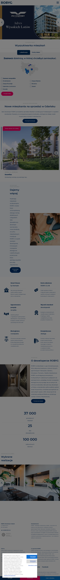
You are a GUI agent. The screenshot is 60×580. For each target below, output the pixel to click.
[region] (19, 565)
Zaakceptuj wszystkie (33, 557)
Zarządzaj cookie (32, 565)
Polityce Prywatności (9, 575)
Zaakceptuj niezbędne (33, 561)
